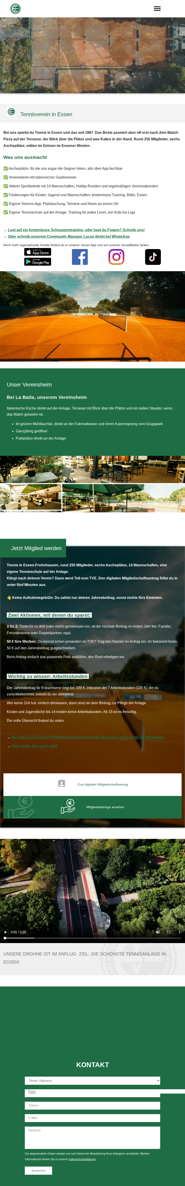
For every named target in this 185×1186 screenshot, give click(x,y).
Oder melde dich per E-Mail (34, 746)
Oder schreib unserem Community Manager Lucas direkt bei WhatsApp (69, 236)
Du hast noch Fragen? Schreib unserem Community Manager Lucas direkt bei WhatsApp (87, 737)
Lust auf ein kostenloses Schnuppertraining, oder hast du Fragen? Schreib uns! (76, 230)
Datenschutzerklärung (82, 1159)
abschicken (38, 1170)
